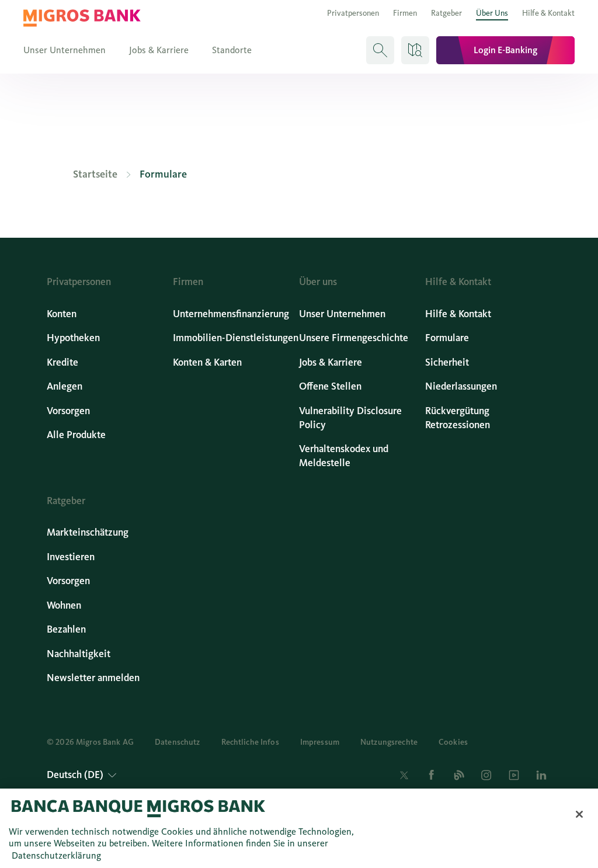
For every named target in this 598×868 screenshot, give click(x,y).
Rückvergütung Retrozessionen (457, 418)
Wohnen (64, 605)
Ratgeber (446, 13)
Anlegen (64, 386)
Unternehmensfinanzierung (231, 314)
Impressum (319, 742)
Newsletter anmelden (93, 678)
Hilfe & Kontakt (548, 13)
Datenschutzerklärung (56, 855)
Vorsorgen (68, 411)
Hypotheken (73, 338)
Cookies (453, 742)
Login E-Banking (505, 49)
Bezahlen (66, 629)
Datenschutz (177, 742)
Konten (62, 314)
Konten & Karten (207, 362)
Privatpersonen (353, 13)
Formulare (447, 338)
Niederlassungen (461, 386)
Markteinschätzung (87, 532)
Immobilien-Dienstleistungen (235, 338)
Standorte (232, 49)
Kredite (62, 362)
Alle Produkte (76, 435)
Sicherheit (447, 362)
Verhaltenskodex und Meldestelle (343, 456)
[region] (299, 828)
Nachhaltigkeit (78, 654)
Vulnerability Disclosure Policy (350, 418)
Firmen (405, 13)
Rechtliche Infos (250, 742)
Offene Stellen (330, 386)
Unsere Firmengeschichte (353, 338)
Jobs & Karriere (159, 49)
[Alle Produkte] (415, 50)
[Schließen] (579, 814)
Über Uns (492, 13)
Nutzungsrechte (389, 742)
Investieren (71, 557)
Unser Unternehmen (64, 49)
